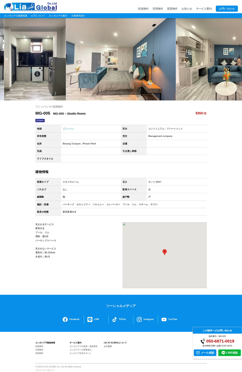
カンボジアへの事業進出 (80, 350)
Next (235, 59)
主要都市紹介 (78, 15)
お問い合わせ (227, 8)
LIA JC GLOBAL (30, 6)
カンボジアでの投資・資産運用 (83, 346)
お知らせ (187, 8)
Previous (6, 59)
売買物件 (158, 8)
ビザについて (38, 15)
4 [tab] (128, 98)
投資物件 (143, 8)
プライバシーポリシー (45, 370)
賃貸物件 (172, 8)
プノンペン (68, 128)
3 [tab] (123, 98)
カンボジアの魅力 (58, 15)
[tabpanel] (121, 59)
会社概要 (108, 346)
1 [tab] (113, 98)
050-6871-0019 (220, 341)
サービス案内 (204, 8)
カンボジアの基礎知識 (15, 15)
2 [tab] (118, 98)
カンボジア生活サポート (80, 353)
